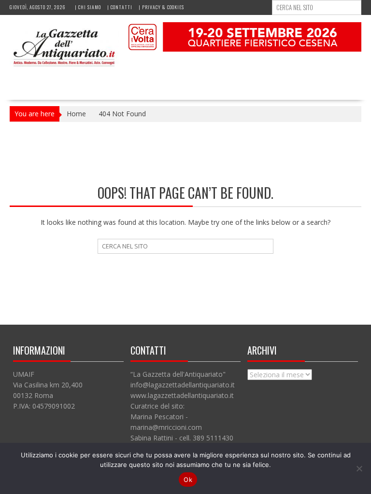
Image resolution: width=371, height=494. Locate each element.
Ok (188, 479)
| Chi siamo (88, 7)
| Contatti (119, 7)
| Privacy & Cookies (161, 7)
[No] (359, 468)
